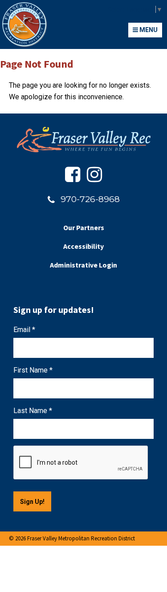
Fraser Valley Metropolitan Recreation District (24, 24)
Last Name (32, 410)
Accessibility (83, 246)
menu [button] (148, 29)
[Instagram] (94, 175)
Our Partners (83, 227)
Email (24, 329)
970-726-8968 (90, 199)
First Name (33, 370)
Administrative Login (83, 264)
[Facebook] (72, 175)
